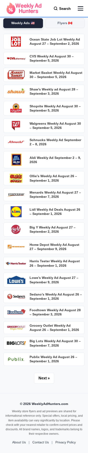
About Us (19, 442)
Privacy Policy (65, 442)
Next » (44, 378)
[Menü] (80, 8)
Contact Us (40, 442)
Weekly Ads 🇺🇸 (23, 23)
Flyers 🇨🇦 (64, 23)
